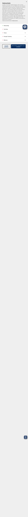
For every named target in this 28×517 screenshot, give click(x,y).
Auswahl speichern (6, 46)
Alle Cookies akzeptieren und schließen (18, 46)
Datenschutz (15, 20)
